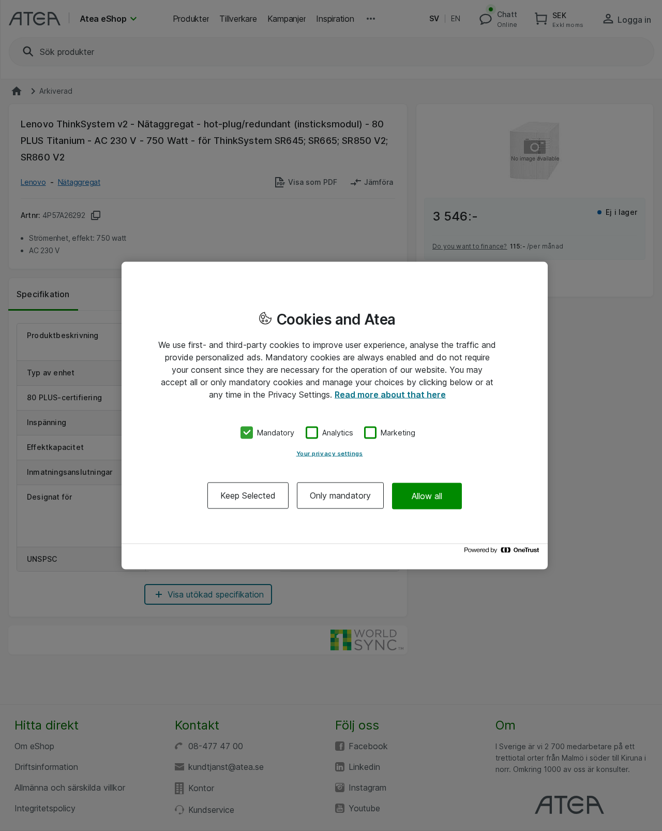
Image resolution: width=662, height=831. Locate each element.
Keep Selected (248, 495)
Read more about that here (390, 394)
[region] (335, 415)
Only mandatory (340, 495)
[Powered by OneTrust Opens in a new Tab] (503, 552)
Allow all (427, 495)
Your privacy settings (329, 453)
